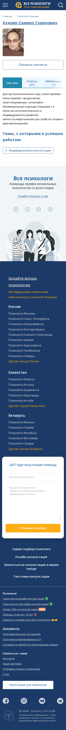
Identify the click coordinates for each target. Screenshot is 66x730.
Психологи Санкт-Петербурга (28, 319)
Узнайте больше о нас (33, 196)
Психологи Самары (21, 356)
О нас (6, 674)
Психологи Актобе (21, 401)
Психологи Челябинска (24, 350)
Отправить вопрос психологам (21, 669)
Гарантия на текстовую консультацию (26, 604)
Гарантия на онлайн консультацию (24, 598)
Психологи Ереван (28, 16)
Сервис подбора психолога (31, 549)
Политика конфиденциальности (22, 639)
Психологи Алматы (21, 379)
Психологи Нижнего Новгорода (30, 335)
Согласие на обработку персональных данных (30, 644)
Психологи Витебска (22, 433)
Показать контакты (33, 65)
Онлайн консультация (31, 557)
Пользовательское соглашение (21, 634)
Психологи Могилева (23, 438)
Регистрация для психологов (28, 684)
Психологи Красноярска (24, 345)
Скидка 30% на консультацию (20, 609)
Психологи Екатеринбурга (26, 329)
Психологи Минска (21, 422)
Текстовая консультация (31, 576)
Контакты (8, 658)
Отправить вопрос (33, 528)
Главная (7, 16)
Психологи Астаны (21, 385)
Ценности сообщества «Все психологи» (27, 619)
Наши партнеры (12, 663)
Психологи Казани (21, 340)
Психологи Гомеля (21, 427)
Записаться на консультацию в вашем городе (31, 567)
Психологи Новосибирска (26, 324)
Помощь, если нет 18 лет (18, 614)
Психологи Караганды (23, 395)
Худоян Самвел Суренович (30, 22)
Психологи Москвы (21, 313)
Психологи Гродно (21, 443)
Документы (11, 629)
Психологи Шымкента (23, 390)
